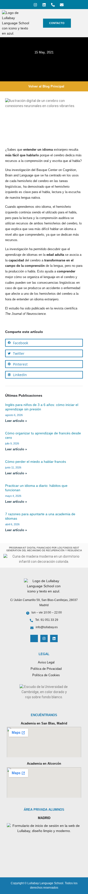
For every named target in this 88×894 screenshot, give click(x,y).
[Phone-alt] (52, 4)
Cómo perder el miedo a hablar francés (35, 462)
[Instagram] (35, 4)
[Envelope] (61, 4)
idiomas (32, 255)
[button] (44, 343)
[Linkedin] (44, 4)
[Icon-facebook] (26, 4)
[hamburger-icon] (80, 23)
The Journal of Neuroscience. (26, 314)
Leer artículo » (16, 421)
